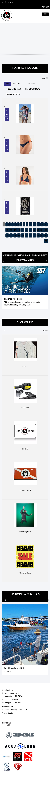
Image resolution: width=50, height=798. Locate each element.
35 (42, 235)
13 (42, 224)
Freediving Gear (13, 89)
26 (7, 235)
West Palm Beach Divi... (14, 668)
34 (38, 235)
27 (11, 235)
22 (34, 230)
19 (23, 230)
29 (19, 235)
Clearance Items (13, 94)
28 (15, 235)
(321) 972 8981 (7, 2)
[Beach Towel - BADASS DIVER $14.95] (25, 192)
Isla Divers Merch (33, 89)
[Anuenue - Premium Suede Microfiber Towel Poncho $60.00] (25, 99)
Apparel (17, 83)
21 (30, 230)
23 (38, 230)
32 (30, 235)
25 (46, 230)
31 (27, 235)
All (7, 83)
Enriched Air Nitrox (12, 298)
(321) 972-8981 (11, 699)
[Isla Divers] (7, 16)
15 (7, 230)
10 (30, 224)
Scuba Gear (30, 83)
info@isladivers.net (13, 703)
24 (42, 230)
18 (19, 230)
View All (45, 78)
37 (46, 241)
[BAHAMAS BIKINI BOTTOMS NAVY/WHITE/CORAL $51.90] (25, 130)
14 (46, 224)
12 (38, 224)
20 (27, 230)
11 (34, 224)
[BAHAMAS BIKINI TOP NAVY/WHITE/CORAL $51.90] (25, 161)
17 (15, 230)
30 (23, 235)
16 (11, 230)
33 (34, 235)
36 (46, 235)
